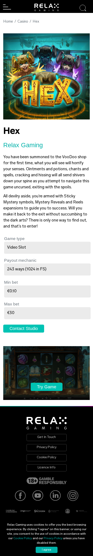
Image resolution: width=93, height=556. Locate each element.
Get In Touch (46, 437)
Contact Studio (24, 328)
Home (8, 21)
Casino (23, 21)
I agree (46, 549)
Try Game (46, 386)
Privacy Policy (46, 447)
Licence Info (47, 467)
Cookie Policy (46, 457)
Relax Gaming (23, 145)
